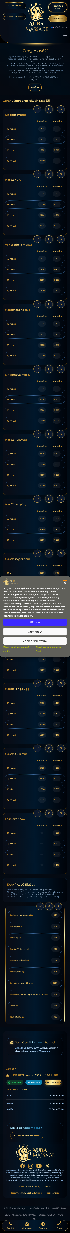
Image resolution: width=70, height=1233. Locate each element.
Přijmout (35, 622)
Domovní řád (52, 1193)
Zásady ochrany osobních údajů (26, 1193)
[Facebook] (22, 1165)
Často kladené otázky (30, 1186)
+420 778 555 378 (14, 6)
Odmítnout (35, 631)
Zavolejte (11, 1228)
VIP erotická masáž (18, 244)
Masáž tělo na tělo (17, 309)
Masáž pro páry (15, 504)
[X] (47, 1166)
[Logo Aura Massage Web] (35, 1153)
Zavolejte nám (54, 1082)
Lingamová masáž (18, 374)
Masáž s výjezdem (17, 559)
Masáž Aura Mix (16, 754)
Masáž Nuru (13, 179)
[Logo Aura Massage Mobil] (36, 17)
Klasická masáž (16, 114)
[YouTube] (39, 1165)
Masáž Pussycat (16, 439)
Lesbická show (15, 819)
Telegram (35, 1082)
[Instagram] (30, 1166)
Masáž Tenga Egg (17, 689)
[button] (65, 582)
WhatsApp (16, 1082)
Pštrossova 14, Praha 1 (14, 16)
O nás (48, 1186)
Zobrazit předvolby (35, 641)
